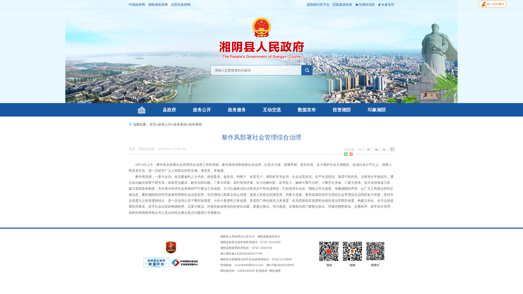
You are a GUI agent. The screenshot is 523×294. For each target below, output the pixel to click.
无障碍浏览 (367, 4)
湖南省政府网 (158, 4)
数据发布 (307, 109)
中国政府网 (137, 4)
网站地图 (275, 270)
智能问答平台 (320, 4)
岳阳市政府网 (180, 4)
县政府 (169, 109)
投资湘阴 (342, 109)
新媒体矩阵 (344, 4)
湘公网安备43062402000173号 (241, 253)
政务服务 (237, 109)
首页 (152, 124)
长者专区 (387, 4)
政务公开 (202, 109)
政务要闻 (180, 124)
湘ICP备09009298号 (280, 265)
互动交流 (272, 109)
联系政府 (261, 270)
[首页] (141, 110)
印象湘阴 (377, 109)
